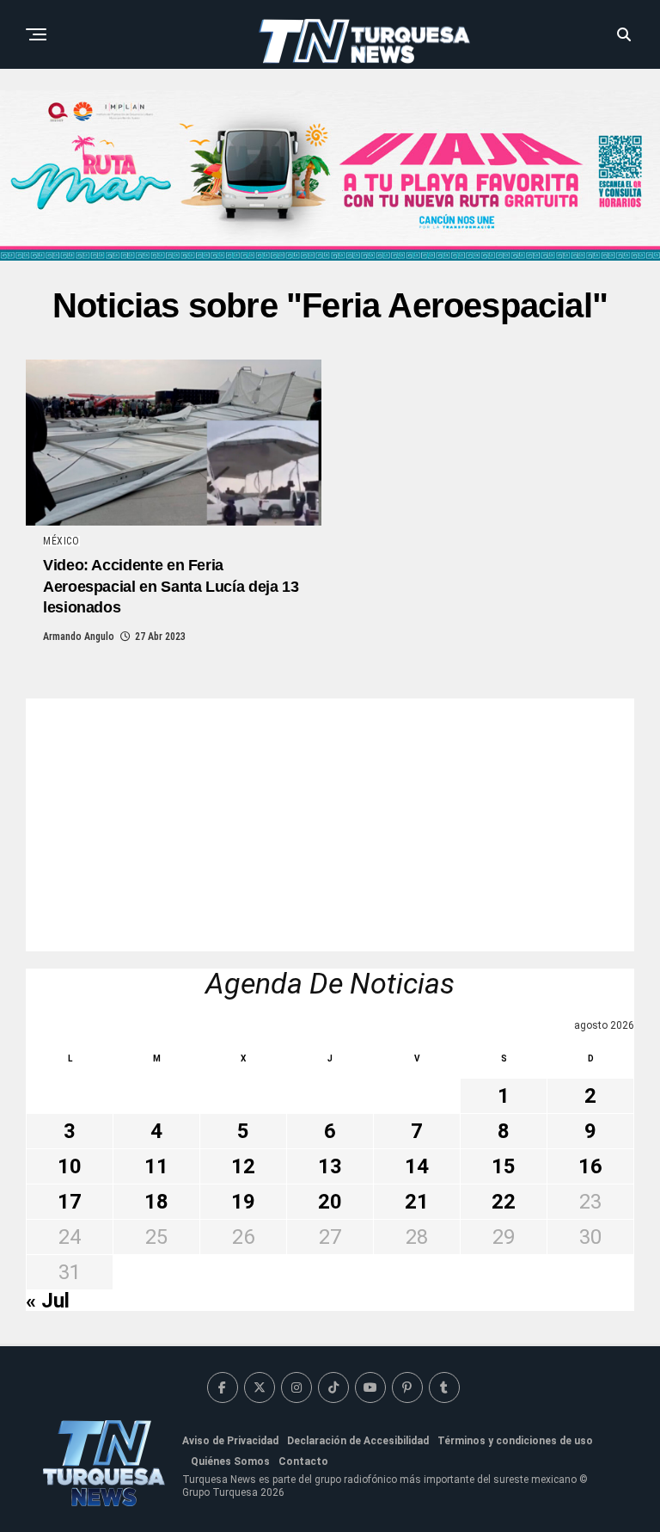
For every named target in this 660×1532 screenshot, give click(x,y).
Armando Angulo (78, 637)
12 (243, 1166)
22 (504, 1202)
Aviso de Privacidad (230, 1441)
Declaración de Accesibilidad (358, 1441)
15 (504, 1166)
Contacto (303, 1461)
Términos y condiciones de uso (515, 1441)
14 (417, 1166)
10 (70, 1166)
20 (330, 1202)
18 (156, 1202)
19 (243, 1202)
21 (417, 1202)
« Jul (48, 1301)
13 (330, 1166)
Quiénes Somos (230, 1461)
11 (156, 1166)
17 (70, 1202)
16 (590, 1166)
